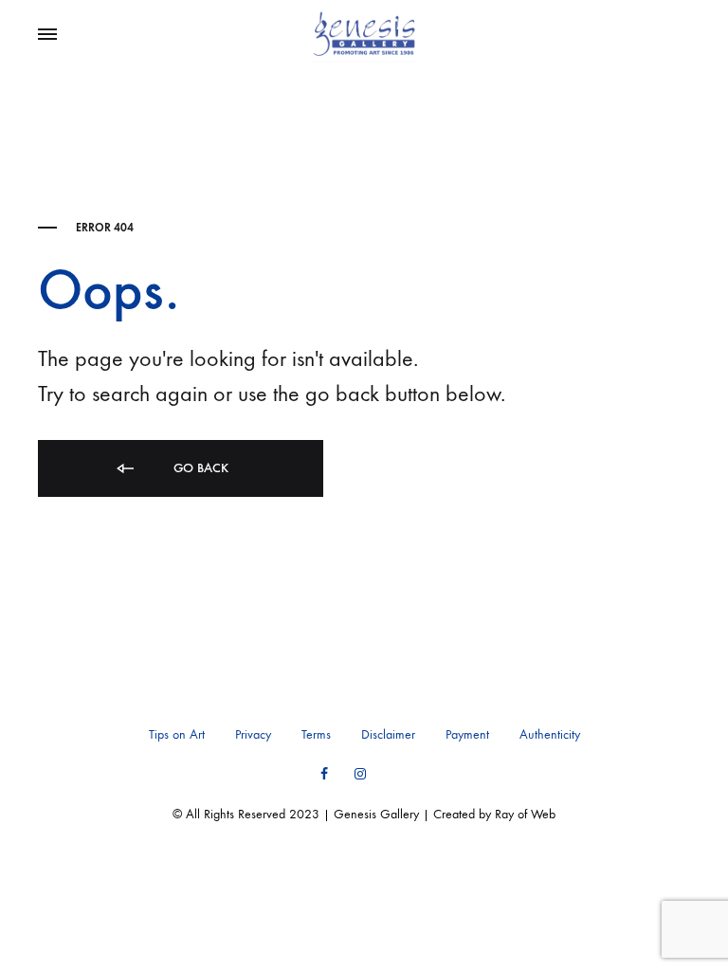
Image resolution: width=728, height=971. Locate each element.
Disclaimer (388, 734)
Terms (316, 734)
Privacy (253, 734)
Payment (467, 734)
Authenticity (549, 734)
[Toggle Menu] (47, 35)
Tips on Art (177, 734)
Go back (199, 468)
